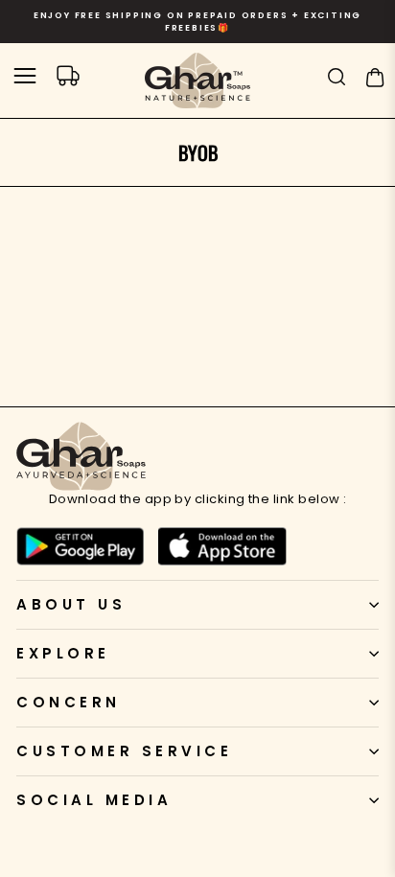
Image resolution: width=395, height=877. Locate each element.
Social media (94, 800)
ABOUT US (71, 604)
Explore (63, 653)
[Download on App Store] (222, 546)
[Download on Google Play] (80, 546)
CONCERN (68, 702)
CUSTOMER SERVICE (124, 751)
